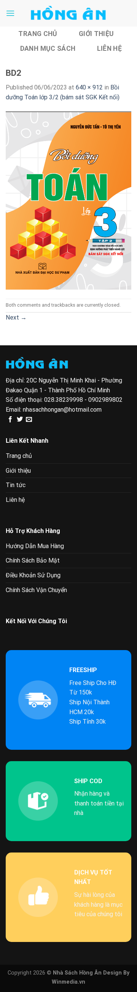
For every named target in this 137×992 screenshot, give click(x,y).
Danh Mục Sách (48, 48)
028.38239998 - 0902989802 (83, 399)
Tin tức (15, 485)
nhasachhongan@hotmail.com (62, 409)
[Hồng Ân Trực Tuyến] (68, 13)
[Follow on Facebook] (10, 419)
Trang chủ (37, 34)
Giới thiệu (96, 34)
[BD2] (68, 200)
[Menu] (10, 13)
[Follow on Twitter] (20, 419)
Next (16, 317)
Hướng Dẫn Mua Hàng (35, 546)
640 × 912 (89, 87)
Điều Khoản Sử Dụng (33, 575)
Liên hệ (109, 48)
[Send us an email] (29, 419)
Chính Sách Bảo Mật (33, 560)
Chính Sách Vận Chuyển (36, 590)
